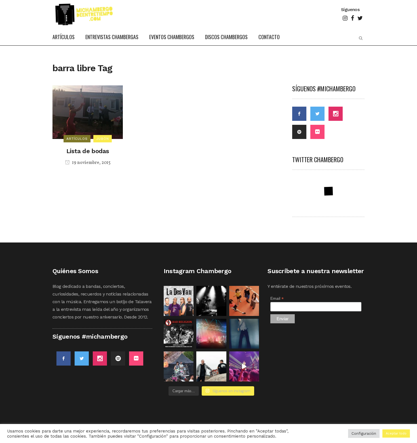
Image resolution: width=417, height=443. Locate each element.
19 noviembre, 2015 (91, 163)
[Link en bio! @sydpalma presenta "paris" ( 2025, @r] (244, 334)
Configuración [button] (363, 433)
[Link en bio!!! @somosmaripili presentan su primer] (179, 366)
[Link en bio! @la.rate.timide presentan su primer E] (244, 301)
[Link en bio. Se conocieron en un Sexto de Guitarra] (179, 301)
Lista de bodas (87, 151)
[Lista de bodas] (87, 111)
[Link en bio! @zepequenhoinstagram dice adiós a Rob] (211, 334)
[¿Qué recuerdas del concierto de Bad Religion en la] (179, 334)
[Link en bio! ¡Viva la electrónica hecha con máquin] (211, 366)
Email (277, 298)
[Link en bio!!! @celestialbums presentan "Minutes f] (211, 301)
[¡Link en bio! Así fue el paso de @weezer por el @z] (244, 366)
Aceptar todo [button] (396, 433)
